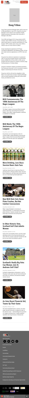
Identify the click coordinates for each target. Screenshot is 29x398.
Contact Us (5, 359)
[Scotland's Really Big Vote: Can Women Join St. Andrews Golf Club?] (14, 253)
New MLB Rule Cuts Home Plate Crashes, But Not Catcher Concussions (13, 201)
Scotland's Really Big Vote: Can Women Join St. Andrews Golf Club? (13, 265)
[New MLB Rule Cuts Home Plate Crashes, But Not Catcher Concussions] (14, 190)
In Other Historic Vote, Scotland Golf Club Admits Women (13, 226)
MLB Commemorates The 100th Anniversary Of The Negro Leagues (13, 101)
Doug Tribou (5, 107)
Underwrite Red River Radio (8, 362)
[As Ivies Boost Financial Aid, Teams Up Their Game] (14, 292)
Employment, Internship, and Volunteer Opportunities (14, 379)
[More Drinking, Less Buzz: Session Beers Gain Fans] (14, 154)
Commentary (5, 353)
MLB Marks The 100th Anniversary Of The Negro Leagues (13, 126)
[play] (2, 396)
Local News (5, 350)
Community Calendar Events (9, 356)
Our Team (5, 365)
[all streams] (27, 396)
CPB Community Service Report (9, 374)
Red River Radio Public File (8, 377)
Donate (25, 2)
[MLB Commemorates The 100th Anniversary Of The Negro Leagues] (14, 90)
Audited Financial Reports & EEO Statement (12, 371)
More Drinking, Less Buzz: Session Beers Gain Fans (13, 164)
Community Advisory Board (8, 368)
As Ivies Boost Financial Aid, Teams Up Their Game (14, 302)
